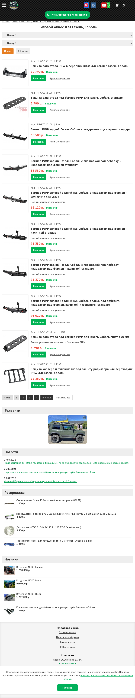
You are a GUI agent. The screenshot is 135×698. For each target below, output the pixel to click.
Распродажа (15, 492)
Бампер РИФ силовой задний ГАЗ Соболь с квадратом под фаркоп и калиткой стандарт (79, 230)
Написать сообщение (67, 637)
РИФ (58, 61)
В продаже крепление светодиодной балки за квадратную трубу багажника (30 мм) (49, 472)
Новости (11, 452)
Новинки (11, 559)
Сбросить (23, 51)
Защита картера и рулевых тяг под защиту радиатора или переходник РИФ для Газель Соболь (82, 371)
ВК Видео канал (67, 647)
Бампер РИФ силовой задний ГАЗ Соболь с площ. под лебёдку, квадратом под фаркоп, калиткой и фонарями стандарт (75, 303)
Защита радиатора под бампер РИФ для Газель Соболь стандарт (77, 98)
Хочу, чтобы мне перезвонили (69, 14)
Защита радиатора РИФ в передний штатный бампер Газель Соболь (79, 66)
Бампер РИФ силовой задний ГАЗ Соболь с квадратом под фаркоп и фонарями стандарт (79, 194)
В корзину (38, 78)
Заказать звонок (67, 632)
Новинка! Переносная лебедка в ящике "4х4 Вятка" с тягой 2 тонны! (40, 481)
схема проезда (67, 663)
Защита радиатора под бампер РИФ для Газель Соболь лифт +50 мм (80, 337)
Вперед (47, 397)
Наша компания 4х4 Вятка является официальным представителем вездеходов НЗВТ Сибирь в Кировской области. (67, 462)
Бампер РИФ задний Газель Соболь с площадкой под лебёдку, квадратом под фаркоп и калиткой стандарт (75, 267)
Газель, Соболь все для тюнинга (28, 21)
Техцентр (12, 410)
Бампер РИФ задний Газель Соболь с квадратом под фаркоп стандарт (80, 129)
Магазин (6, 21)
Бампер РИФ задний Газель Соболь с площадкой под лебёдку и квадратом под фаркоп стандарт (76, 163)
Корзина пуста (117, 4)
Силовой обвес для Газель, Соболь (62, 21)
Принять (67, 687)
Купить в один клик (60, 78)
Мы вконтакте (67, 642)
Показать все (63, 397)
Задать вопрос (123, 6)
